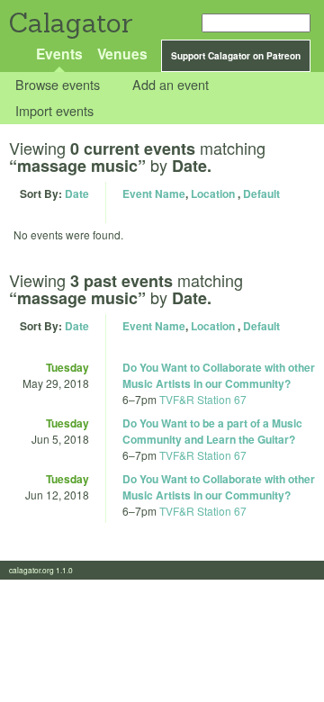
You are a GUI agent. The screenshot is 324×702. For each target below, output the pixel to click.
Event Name (153, 193)
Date (77, 193)
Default (261, 193)
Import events (54, 110)
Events (59, 53)
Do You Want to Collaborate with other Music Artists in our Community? (218, 375)
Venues (122, 53)
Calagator (69, 23)
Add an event (170, 85)
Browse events (57, 85)
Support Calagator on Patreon (236, 56)
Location (213, 193)
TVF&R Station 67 (203, 399)
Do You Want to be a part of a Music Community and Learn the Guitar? (212, 431)
